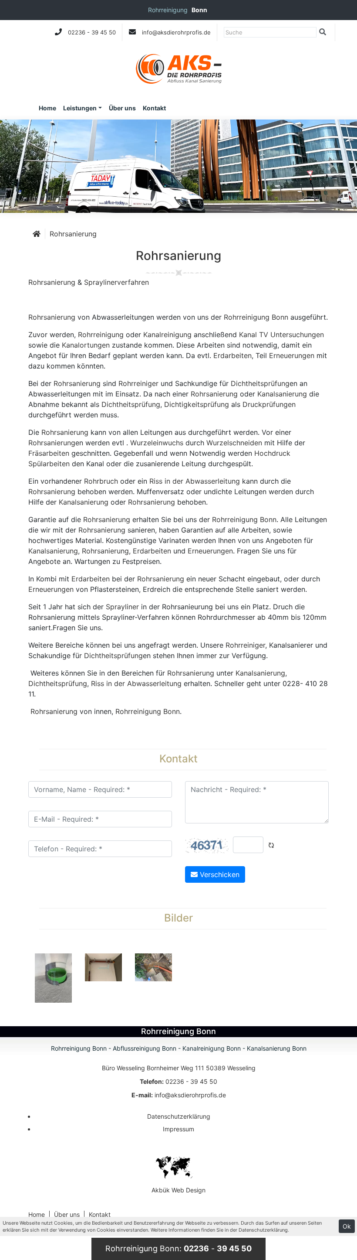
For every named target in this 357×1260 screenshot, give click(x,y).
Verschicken (218, 874)
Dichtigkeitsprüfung (196, 404)
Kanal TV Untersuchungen (281, 334)
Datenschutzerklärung (178, 1116)
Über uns (122, 108)
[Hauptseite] (36, 233)
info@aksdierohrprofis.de (176, 32)
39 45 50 (103, 32)
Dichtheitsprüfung (260, 383)
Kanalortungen (86, 345)
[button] (27, 166)
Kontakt (154, 108)
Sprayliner (122, 606)
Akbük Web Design (178, 1190)
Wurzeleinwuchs (156, 442)
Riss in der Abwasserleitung (194, 481)
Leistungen (80, 108)
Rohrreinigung (101, 334)
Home (47, 108)
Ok (347, 1226)
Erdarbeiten (232, 355)
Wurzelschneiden (234, 442)
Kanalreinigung (167, 334)
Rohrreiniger (138, 383)
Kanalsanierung (282, 393)
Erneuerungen (291, 355)
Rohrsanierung (73, 233)
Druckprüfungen (269, 404)
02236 (76, 32)
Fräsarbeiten (48, 453)
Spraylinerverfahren (116, 282)
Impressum (178, 1129)
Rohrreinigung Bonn (256, 317)
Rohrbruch (101, 481)
